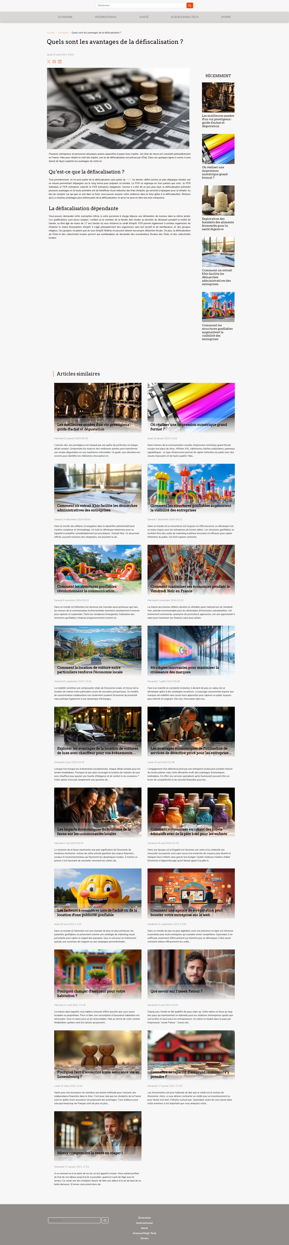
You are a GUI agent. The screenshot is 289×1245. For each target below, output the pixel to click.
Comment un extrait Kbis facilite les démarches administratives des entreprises (217, 277)
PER (128, 179)
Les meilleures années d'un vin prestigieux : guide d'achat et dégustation (218, 121)
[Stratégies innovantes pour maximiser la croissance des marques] (191, 650)
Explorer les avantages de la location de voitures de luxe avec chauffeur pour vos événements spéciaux (97, 753)
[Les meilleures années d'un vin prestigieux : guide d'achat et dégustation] (218, 97)
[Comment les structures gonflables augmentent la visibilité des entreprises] (218, 306)
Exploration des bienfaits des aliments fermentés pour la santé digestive (218, 224)
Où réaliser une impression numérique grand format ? (215, 172)
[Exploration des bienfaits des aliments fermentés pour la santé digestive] (218, 200)
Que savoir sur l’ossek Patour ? (176, 991)
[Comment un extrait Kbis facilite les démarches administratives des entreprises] (218, 251)
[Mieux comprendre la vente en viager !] (97, 1136)
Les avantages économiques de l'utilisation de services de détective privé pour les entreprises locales (190, 753)
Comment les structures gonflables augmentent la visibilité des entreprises (217, 332)
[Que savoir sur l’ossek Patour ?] (191, 974)
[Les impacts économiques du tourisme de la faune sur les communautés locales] (97, 812)
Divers (226, 17)
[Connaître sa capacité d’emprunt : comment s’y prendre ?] (191, 1055)
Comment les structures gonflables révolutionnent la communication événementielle (87, 591)
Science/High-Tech (185, 17)
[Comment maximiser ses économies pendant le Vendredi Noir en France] (191, 569)
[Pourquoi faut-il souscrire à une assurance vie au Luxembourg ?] (97, 1055)
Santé (144, 17)
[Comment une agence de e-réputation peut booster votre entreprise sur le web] (191, 893)
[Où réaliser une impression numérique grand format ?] (218, 148)
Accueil (50, 32)
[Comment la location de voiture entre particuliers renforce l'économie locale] (97, 650)
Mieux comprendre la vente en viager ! (90, 1153)
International (106, 17)
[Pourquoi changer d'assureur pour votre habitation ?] (97, 974)
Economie (65, 17)
